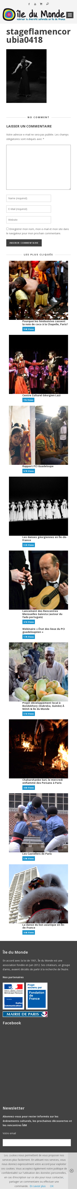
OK (52, 1186)
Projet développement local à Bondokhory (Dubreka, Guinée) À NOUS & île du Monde (43, 706)
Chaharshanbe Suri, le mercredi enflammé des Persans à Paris (42, 781)
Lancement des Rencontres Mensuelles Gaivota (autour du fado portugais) (42, 614)
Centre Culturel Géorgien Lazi (41, 395)
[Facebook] (29, 4)
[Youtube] (35, 4)
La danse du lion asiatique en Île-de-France (43, 926)
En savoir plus (38, 1186)
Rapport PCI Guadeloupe (38, 466)
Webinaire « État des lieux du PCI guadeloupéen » (43, 630)
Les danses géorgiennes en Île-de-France (44, 538)
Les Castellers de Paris (37, 853)
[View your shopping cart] (41, 4)
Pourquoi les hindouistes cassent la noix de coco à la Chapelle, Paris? (45, 322)
